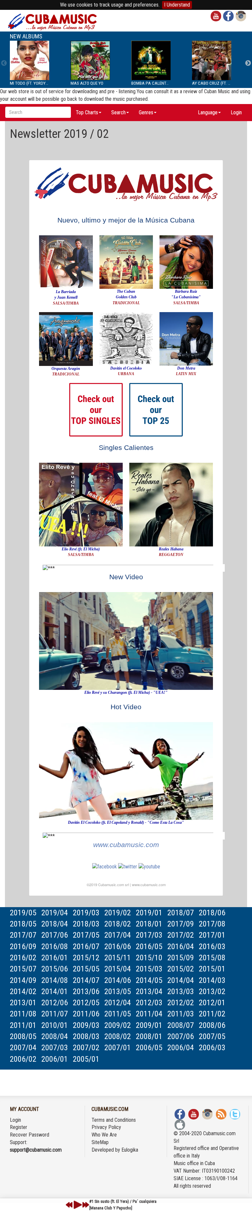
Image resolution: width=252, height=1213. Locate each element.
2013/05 (117, 991)
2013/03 (180, 991)
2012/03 (149, 1002)
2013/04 (149, 991)
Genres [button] (146, 112)
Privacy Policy (106, 1127)
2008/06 (212, 1025)
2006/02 (23, 1059)
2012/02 (180, 1002)
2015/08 (212, 957)
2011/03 (180, 1013)
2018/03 (86, 923)
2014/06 (117, 980)
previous (69, 1204)
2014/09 (23, 980)
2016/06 (117, 946)
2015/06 (54, 968)
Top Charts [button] (87, 112)
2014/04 (180, 980)
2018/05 (23, 923)
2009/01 (149, 1025)
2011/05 (117, 1013)
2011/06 (86, 1013)
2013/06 (86, 991)
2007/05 (212, 1036)
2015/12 (86, 957)
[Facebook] (104, 866)
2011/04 (149, 1013)
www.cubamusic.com (126, 844)
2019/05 (23, 912)
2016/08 (54, 946)
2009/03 (86, 1025)
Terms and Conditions (114, 1120)
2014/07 (86, 980)
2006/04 (180, 1047)
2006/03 (212, 1047)
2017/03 (149, 935)
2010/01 (54, 1025)
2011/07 (54, 1013)
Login (236, 112)
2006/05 (149, 1047)
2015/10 (149, 957)
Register (18, 1127)
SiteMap (100, 1142)
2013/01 (23, 1002)
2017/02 (180, 935)
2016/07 (86, 946)
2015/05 (86, 968)
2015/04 (117, 968)
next (85, 1204)
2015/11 (117, 957)
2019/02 (117, 912)
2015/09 (180, 957)
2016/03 (212, 946)
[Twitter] (127, 866)
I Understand (177, 5)
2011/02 (212, 1013)
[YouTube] (149, 866)
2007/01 (117, 1047)
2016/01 (54, 957)
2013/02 (212, 991)
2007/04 (23, 1047)
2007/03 (54, 1047)
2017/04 (117, 935)
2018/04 (54, 923)
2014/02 (23, 991)
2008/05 (23, 1036)
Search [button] (118, 112)
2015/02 (180, 968)
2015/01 (212, 968)
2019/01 (149, 912)
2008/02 (117, 1036)
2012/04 (117, 1002)
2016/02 (23, 957)
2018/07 (180, 912)
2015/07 (23, 968)
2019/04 (54, 912)
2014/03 (212, 980)
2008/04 (54, 1036)
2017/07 (23, 935)
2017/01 (212, 935)
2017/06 (54, 935)
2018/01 (149, 923)
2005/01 (86, 1059)
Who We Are (104, 1135)
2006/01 (54, 1059)
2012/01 (212, 1002)
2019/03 (86, 912)
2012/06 (54, 1002)
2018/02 (117, 923)
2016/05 (149, 946)
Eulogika (129, 1150)
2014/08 (54, 980)
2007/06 (180, 1036)
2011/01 (23, 1025)
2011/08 (23, 1013)
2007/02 (86, 1047)
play (76, 1204)
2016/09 (23, 946)
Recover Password (29, 1135)
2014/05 (149, 980)
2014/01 (54, 991)
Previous (4, 63)
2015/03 (149, 968)
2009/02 (117, 1025)
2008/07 (180, 1025)
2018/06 (212, 912)
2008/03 (86, 1036)
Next (248, 63)
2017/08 (212, 923)
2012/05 (86, 1002)
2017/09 (180, 923)
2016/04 (180, 946)
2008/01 (149, 1036)
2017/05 (86, 935)
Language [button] (208, 112)
